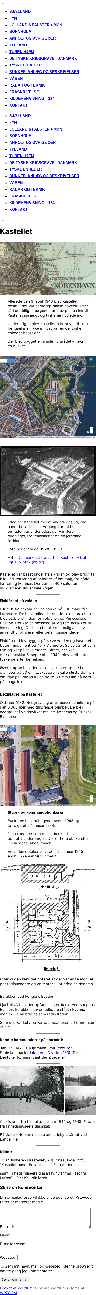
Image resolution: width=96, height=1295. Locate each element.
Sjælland (20, 11)
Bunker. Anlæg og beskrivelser (44, 72)
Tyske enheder (25, 65)
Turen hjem (21, 52)
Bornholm (20, 31)
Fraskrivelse (24, 92)
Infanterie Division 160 (49, 1052)
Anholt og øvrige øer (32, 38)
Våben (16, 78)
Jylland (18, 45)
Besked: (7, 1226)
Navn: (5, 1235)
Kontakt (18, 105)
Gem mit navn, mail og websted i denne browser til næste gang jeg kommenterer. (47, 1268)
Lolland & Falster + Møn (35, 25)
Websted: (8, 1257)
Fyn (13, 18)
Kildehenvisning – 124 (32, 98)
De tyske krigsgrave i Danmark (43, 58)
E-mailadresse (12, 1243)
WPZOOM (8, 1292)
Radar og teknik (27, 85)
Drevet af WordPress (19, 1288)
